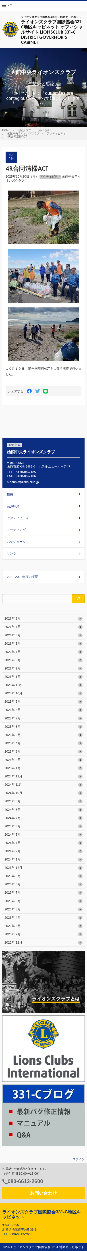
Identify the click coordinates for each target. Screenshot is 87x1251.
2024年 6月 (42, 826)
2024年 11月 (42, 784)
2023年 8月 (42, 884)
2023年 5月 (42, 909)
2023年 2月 (42, 934)
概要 (10, 494)
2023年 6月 (42, 901)
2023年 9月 (42, 876)
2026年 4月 (42, 652)
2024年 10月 (42, 793)
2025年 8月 (42, 710)
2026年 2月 (42, 668)
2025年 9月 (42, 701)
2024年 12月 (42, 776)
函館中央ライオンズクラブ (23, 133)
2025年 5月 (42, 735)
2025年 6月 (42, 726)
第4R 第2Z (44, 130)
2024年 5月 (42, 834)
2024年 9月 (42, 801)
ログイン (78, 1159)
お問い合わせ (43, 1193)
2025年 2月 (42, 760)
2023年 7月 (42, 892)
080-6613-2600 (25, 1181)
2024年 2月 (42, 851)
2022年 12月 (42, 942)
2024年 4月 (42, 843)
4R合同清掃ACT (17, 136)
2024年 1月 (42, 859)
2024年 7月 (42, 818)
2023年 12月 (42, 867)
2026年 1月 (42, 676)
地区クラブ (24, 130)
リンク (11, 553)
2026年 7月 (42, 627)
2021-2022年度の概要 (22, 577)
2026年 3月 (42, 660)
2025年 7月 (42, 718)
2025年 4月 (42, 743)
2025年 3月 (42, 751)
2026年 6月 (42, 635)
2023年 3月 (42, 926)
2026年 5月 (42, 643)
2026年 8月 (42, 618)
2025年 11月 (42, 685)
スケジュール (16, 541)
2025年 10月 (42, 693)
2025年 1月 (42, 768)
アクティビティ (56, 133)
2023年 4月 (42, 917)
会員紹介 (13, 506)
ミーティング (16, 530)
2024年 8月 (42, 809)
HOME (6, 130)
